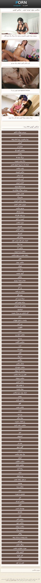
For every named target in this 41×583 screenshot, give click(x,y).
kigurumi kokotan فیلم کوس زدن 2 (20, 90)
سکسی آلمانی (20, 230)
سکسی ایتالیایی (20, 461)
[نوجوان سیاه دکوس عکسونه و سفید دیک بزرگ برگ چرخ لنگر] (20, 23)
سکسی (20, 154)
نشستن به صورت (20, 494)
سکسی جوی (20, 523)
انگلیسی (20, 327)
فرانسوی (20, 309)
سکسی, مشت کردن (20, 425)
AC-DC (20, 512)
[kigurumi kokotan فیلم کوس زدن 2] (20, 78)
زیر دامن (19, 324)
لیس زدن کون (20, 562)
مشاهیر (20, 277)
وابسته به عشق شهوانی (20, 320)
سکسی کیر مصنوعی (20, 306)
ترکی (19, 472)
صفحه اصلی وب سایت (11, 580)
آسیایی (20, 143)
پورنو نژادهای (20, 211)
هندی (20, 331)
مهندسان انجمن (20, 508)
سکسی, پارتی (20, 400)
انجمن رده (25, 5)
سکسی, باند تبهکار (20, 371)
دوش (19, 490)
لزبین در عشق (20, 219)
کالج (20, 403)
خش (20, 432)
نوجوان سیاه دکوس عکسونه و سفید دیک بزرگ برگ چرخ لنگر (20, 36)
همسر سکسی (20, 193)
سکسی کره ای (20, 501)
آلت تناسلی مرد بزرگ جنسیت (20, 313)
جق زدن (20, 226)
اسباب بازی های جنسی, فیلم (20, 240)
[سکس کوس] (20, 2)
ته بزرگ (20, 356)
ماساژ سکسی (20, 363)
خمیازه (20, 458)
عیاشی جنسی (20, 407)
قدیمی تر (20, 146)
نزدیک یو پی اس (20, 298)
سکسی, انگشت (19, 342)
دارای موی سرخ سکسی (20, 392)
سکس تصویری (20, 172)
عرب (20, 345)
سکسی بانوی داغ (20, 150)
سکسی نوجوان (20, 378)
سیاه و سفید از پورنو (20, 280)
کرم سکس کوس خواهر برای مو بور (20, 63)
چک (20, 439)
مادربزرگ (20, 197)
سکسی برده (19, 486)
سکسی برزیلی (20, 526)
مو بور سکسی (20, 208)
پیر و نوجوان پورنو (20, 186)
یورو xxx (20, 349)
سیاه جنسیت (19, 389)
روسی (20, 396)
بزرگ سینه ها (20, 157)
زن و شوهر (20, 476)
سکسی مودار (20, 262)
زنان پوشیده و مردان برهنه (19, 537)
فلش (19, 353)
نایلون (20, 284)
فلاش (19, 259)
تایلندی (20, 429)
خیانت (20, 410)
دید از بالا (19, 244)
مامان (20, 316)
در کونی (20, 450)
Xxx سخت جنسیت (20, 161)
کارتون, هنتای (20, 552)
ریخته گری (20, 468)
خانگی (20, 559)
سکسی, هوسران (20, 367)
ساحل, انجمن (20, 382)
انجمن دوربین (20, 183)
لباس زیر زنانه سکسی (20, 374)
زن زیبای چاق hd (20, 215)
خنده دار (20, 443)
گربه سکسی (20, 179)
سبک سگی (20, 418)
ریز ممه (20, 414)
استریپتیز (19, 436)
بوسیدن (20, 483)
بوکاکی (20, 534)
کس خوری (20, 555)
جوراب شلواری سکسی (20, 548)
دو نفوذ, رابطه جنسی (20, 479)
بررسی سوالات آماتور (20, 132)
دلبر (20, 497)
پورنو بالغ (19, 295)
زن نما (20, 338)
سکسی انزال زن (20, 334)
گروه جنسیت (20, 273)
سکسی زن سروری (19, 251)
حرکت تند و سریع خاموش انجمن (20, 164)
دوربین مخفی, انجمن (20, 204)
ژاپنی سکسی (20, 168)
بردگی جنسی (20, 544)
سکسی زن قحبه (20, 291)
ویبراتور (20, 541)
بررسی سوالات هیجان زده (20, 190)
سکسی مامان (20, 465)
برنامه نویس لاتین (20, 302)
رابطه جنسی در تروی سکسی (20, 255)
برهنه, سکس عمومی (20, 201)
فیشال (20, 266)
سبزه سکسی (20, 222)
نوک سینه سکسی (20, 454)
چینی (20, 515)
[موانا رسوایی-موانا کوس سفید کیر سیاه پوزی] (20, 105)
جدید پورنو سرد (16, 5)
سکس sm (20, 248)
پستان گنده (20, 237)
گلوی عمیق (20, 447)
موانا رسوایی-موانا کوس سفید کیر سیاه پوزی (21, 117)
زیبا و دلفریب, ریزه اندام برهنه (19, 139)
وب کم (20, 287)
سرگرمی (20, 269)
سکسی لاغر (20, 519)
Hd (20, 135)
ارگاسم (20, 360)
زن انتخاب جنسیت (20, 421)
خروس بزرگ (20, 530)
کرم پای (20, 233)
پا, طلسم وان (20, 385)
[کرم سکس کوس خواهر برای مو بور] (20, 51)
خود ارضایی (20, 175)
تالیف (19, 505)
